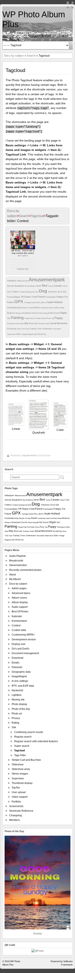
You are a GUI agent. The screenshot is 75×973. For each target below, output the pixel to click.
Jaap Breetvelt (28, 455)
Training (33, 329)
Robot (17, 324)
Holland (58, 302)
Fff (22, 297)
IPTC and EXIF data (23, 685)
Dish (37, 292)
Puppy (58, 318)
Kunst (37, 307)
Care (9, 292)
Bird (45, 285)
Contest (22, 292)
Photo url (17, 713)
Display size (18, 644)
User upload (19, 792)
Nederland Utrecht (30, 313)
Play (31, 318)
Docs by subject (14, 55)
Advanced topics (21, 593)
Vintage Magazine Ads (29, 334)
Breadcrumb (16, 560)
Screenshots (16, 806)
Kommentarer (19, 620)
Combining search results (28, 732)
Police (43, 318)
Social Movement (58, 323)
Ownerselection (18, 565)
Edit (64, 292)
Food (35, 297)
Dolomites (53, 292)
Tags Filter (20, 755)
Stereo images (20, 773)
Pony (48, 318)
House (24, 308)
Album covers (19, 597)
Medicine (11, 313)
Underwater (47, 329)
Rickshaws (11, 324)
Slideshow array (21, 769)
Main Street (60, 308)
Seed (22, 324)
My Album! (15, 579)
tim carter (23, 255)
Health (50, 302)
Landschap (44, 308)
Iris (29, 308)
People (27, 318)
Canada (58, 285)
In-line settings (20, 681)
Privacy (16, 718)
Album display (20, 602)
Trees (39, 329)
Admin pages (19, 588)
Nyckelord (17, 690)
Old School (55, 313)
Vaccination (57, 329)
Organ (63, 312)
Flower (28, 297)
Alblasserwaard (23, 281)
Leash (50, 308)
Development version (24, 639)
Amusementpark (47, 279)
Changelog (15, 815)
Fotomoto (17, 667)
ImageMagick (19, 676)
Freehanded (50, 297)
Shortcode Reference (21, 810)
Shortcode (33, 323)
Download (17, 657)
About (12, 574)
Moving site (18, 699)
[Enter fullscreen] (70, 5)
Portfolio (16, 801)
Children (16, 292)
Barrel (27, 286)
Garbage (27, 302)
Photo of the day (21, 709)
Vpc (45, 334)
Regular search (23, 736)
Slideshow (18, 764)
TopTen (16, 787)
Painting (18, 318)
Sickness (41, 324)
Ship (26, 323)
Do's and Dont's (20, 648)
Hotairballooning (14, 308)
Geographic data (21, 671)
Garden (33, 302)
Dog (43, 290)
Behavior (33, 286)
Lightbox (16, 695)
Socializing (12, 329)
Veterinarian (11, 334)
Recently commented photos (25, 570)
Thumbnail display (22, 783)
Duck (60, 292)
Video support (20, 796)
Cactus (51, 286)
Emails (15, 662)
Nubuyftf (47, 313)
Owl (9, 318)
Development (30, 292)
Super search (21, 745)
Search (31, 55)
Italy (32, 308)
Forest (41, 296)
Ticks (23, 329)
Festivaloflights (14, 297)
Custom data (19, 630)
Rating (15, 722)
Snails (47, 324)
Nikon (41, 313)
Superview (18, 778)
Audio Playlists (17, 556)
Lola (54, 308)
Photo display (19, 704)
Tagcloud (37, 216)
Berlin (39, 286)
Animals (11, 286)
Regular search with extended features (36, 741)
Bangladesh (20, 286)
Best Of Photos (20, 611)
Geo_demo (41, 302)
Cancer (64, 286)
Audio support (20, 606)
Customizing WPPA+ (23, 634)
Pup (52, 318)
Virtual (41, 334)
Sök (14, 727)
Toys (27, 329)
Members (14, 820)
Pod (34, 318)
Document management (25, 653)
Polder (38, 318)
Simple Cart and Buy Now (26, 759)
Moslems (18, 313)
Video (18, 334)
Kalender (17, 616)
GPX (19, 301)
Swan (19, 329)
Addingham (12, 281)
